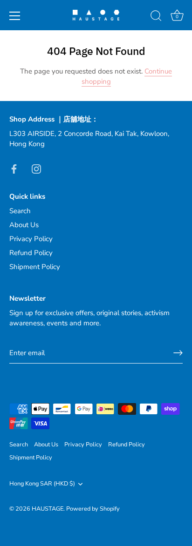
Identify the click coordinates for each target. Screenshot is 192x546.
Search (20, 211)
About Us (24, 224)
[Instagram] (36, 168)
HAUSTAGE (47, 509)
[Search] (156, 17)
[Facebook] (14, 168)
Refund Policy (31, 252)
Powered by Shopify (93, 509)
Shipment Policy (34, 266)
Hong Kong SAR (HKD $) (42, 484)
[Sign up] (178, 352)
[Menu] (15, 16)
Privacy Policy (31, 238)
